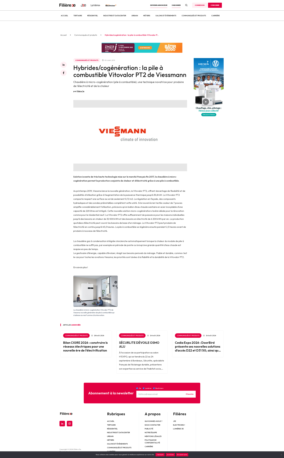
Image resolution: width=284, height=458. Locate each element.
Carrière (215, 15)
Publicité (149, 429)
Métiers (146, 15)
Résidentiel (92, 15)
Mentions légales (153, 436)
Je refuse (170, 454)
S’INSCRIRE (215, 5)
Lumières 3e (178, 429)
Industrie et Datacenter (114, 15)
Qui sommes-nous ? (153, 421)
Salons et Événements (166, 15)
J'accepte (160, 454)
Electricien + (179, 425)
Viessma (97, 191)
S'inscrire (189, 394)
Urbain (134, 15)
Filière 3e (80, 91)
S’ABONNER (176, 5)
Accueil (64, 15)
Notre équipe (151, 432)
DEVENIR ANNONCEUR (158, 5)
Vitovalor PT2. (177, 257)
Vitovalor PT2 (140, 191)
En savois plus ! (80, 267)
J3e (174, 421)
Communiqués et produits (194, 15)
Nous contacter (152, 425)
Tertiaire (77, 15)
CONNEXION (199, 5)
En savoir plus (182, 454)
